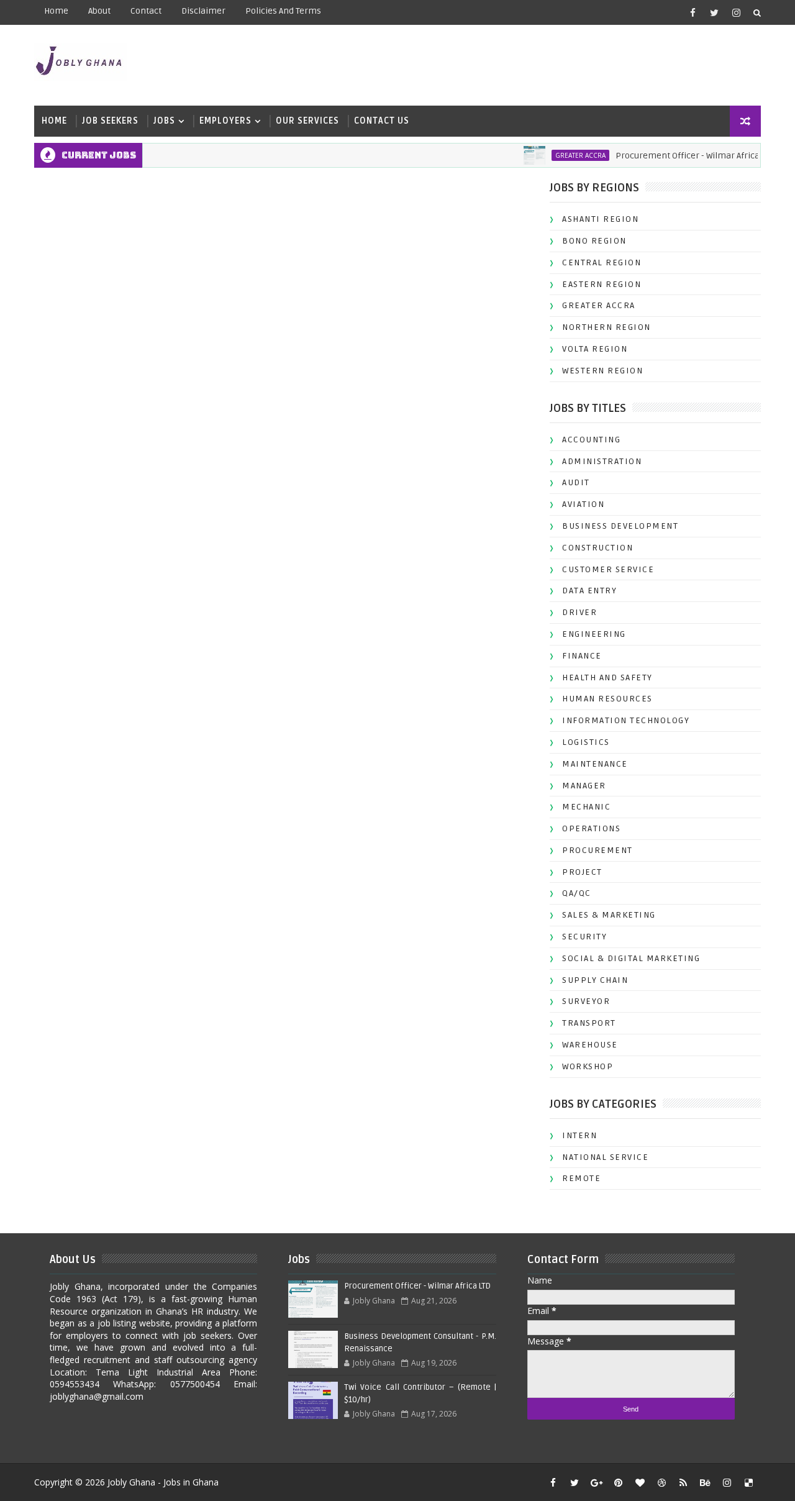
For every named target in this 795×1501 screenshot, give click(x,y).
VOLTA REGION (594, 349)
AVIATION (583, 504)
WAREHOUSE (590, 1044)
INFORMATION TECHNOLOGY (625, 720)
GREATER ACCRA (566, 155)
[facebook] (692, 12)
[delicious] (748, 1482)
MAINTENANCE (595, 764)
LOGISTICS (586, 742)
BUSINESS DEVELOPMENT (620, 526)
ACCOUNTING (591, 439)
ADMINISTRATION (602, 461)
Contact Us (381, 121)
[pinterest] (618, 1482)
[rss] (683, 1482)
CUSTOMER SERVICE (608, 569)
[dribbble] (661, 1482)
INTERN (579, 1135)
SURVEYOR (586, 1001)
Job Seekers (110, 121)
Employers (225, 121)
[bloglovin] (639, 1482)
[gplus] (596, 1482)
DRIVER (579, 612)
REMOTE (581, 1178)
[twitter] (714, 12)
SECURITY (584, 936)
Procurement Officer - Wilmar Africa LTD (681, 155)
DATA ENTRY (589, 590)
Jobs (164, 121)
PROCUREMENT (597, 850)
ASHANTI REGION (600, 219)
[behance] (705, 1482)
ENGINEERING (594, 634)
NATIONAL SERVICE (605, 1157)
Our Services (307, 121)
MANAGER (584, 785)
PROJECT (582, 872)
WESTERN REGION (602, 370)
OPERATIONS (591, 828)
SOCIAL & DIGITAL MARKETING (631, 958)
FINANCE (582, 655)
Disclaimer (203, 11)
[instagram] (736, 12)
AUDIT (576, 482)
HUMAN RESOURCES (607, 698)
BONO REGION (594, 240)
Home (56, 11)
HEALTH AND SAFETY (607, 677)
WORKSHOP (587, 1066)
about (99, 11)
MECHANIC (586, 806)
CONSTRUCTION (597, 547)
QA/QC (576, 893)
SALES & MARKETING (609, 915)
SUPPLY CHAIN (595, 980)
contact (145, 11)
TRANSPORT (589, 1023)
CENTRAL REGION (601, 262)
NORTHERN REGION (606, 327)
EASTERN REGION (601, 284)
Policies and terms (283, 11)
